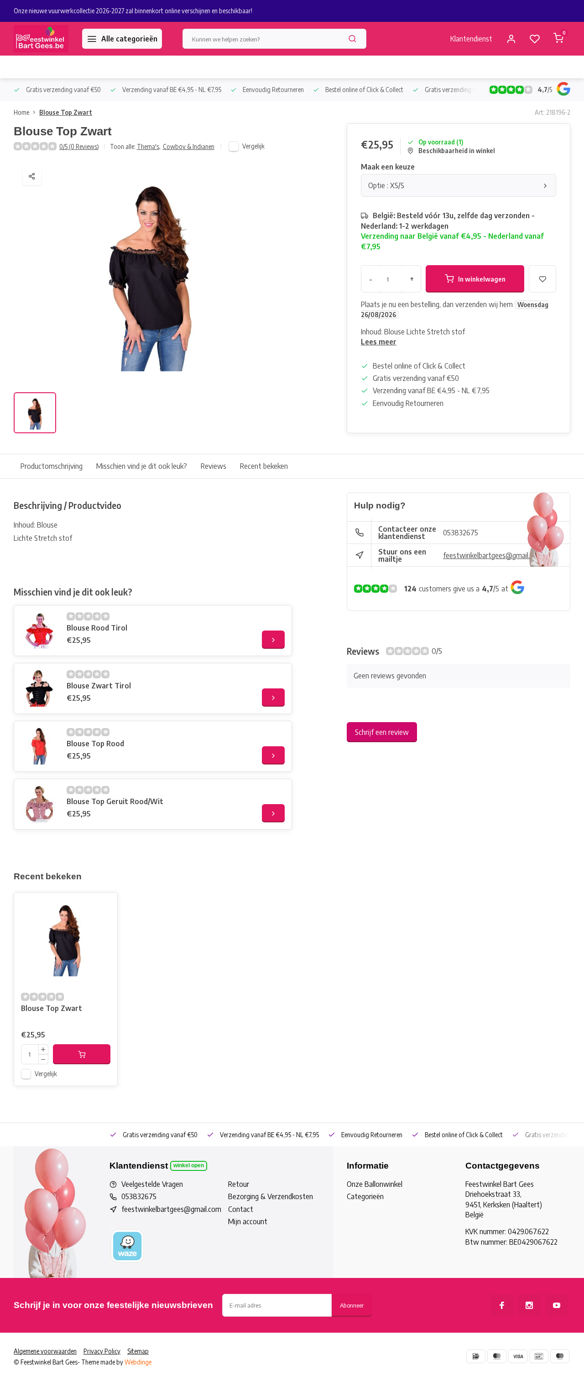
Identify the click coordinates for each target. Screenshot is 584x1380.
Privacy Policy (101, 1351)
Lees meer (378, 341)
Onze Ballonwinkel (374, 1184)
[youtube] (556, 1305)
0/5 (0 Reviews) (79, 146)
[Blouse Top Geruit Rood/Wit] (39, 804)
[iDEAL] (475, 1356)
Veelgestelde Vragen (152, 1184)
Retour (238, 1184)
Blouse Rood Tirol (97, 627)
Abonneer (352, 1305)
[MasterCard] (496, 1356)
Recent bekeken (264, 466)
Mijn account (247, 1221)
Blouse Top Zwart (65, 112)
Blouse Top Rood (95, 743)
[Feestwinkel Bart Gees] (41, 38)
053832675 (460, 532)
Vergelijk (253, 146)
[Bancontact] (538, 1356)
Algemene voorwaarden (45, 1351)
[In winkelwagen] (81, 1054)
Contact (240, 1209)
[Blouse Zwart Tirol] (39, 688)
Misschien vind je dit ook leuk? (141, 466)
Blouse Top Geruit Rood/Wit (115, 801)
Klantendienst (471, 38)
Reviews (213, 466)
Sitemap (138, 1351)
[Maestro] (559, 1356)
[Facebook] (501, 1305)
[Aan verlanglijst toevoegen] (103, 906)
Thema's (149, 146)
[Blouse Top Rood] (39, 746)
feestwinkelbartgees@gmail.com (493, 555)
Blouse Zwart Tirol (99, 685)
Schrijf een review (382, 732)
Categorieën (365, 1196)
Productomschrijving (52, 466)
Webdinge (138, 1362)
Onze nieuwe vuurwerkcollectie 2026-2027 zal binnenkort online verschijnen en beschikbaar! (133, 11)
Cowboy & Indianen (188, 146)
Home (21, 112)
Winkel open (188, 1165)
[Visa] (517, 1356)
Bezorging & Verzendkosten (270, 1196)
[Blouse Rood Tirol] (39, 630)
